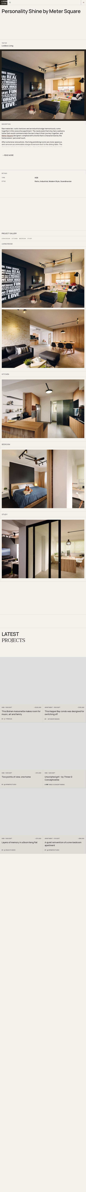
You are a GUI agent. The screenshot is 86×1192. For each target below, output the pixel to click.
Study (29, 238)
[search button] (9, 2)
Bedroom (22, 238)
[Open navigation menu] (83, 2)
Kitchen (15, 238)
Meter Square (7, 135)
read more (9, 155)
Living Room (6, 238)
